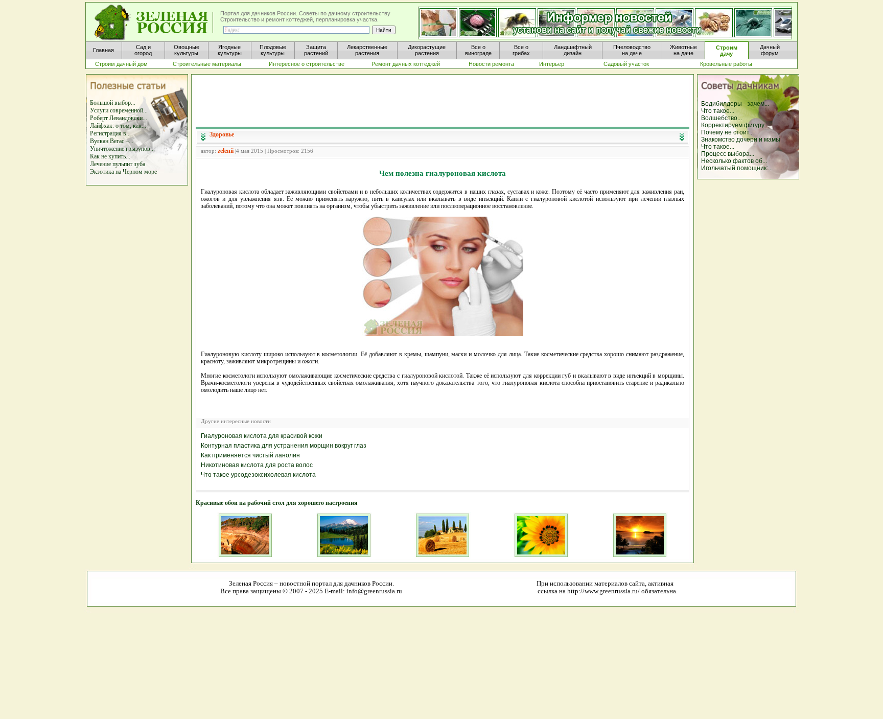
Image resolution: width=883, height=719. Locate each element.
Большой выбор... (112, 102)
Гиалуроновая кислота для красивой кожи (261, 435)
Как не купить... (110, 156)
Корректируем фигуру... (735, 125)
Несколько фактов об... (734, 161)
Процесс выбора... (727, 153)
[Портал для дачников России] (154, 22)
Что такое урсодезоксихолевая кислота (258, 474)
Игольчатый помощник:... (737, 168)
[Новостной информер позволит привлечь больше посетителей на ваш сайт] (605, 23)
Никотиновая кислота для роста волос (257, 465)
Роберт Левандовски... (118, 118)
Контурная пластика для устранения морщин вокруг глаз (283, 445)
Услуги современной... (119, 110)
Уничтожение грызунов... (122, 148)
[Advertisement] (443, 100)
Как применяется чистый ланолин (250, 455)
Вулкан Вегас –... (111, 141)
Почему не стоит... (727, 132)
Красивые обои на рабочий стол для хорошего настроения (277, 502)
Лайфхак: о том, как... (118, 125)
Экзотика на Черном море (123, 171)
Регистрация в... (110, 133)
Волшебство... (721, 118)
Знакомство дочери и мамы (740, 139)
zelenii (226, 150)
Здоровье (222, 134)
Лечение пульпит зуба (117, 164)
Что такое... (717, 110)
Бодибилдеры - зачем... (735, 103)
